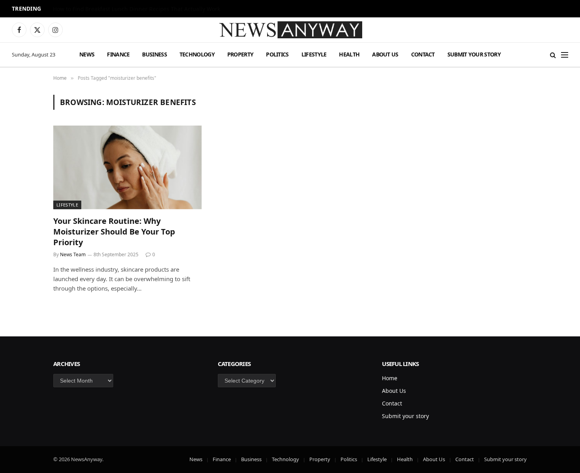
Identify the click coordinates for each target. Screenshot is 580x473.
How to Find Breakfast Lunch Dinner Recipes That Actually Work (136, 9)
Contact (423, 54)
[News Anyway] (290, 29)
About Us (385, 54)
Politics (277, 54)
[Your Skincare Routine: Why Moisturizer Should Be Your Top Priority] (127, 167)
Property (240, 54)
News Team (73, 254)
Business (154, 54)
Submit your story (474, 54)
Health (349, 54)
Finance (118, 54)
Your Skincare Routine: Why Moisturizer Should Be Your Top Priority (114, 232)
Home (389, 378)
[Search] (553, 55)
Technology (197, 54)
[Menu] (564, 55)
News (86, 54)
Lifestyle (314, 54)
